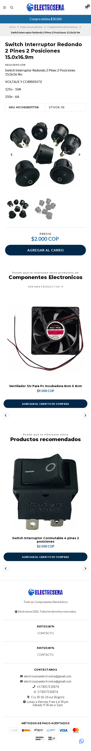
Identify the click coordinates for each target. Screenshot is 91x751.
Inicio (13, 27)
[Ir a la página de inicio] (45, 7)
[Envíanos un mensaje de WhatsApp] (81, 741)
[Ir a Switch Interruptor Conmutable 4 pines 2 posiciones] (45, 492)
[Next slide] (79, 154)
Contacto (45, 633)
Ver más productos (44, 286)
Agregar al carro (45, 250)
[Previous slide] (11, 154)
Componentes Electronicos (62, 27)
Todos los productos (31, 27)
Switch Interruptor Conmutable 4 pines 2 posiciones (45, 540)
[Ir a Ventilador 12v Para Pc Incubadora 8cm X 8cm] (45, 338)
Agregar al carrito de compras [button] (45, 403)
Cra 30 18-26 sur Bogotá (47, 697)
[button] (6, 415)
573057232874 (47, 691)
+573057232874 (48, 686)
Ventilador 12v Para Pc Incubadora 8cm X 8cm (45, 386)
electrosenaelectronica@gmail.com (47, 676)
